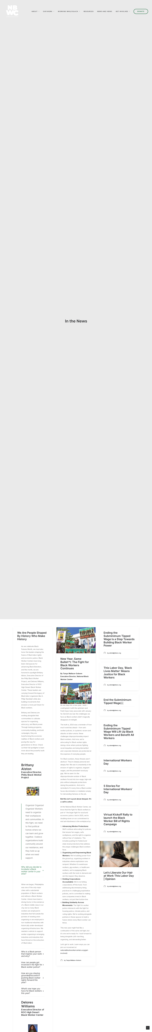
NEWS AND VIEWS (104, 11)
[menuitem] (36, 11)
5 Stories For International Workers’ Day (118, 789)
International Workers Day (118, 762)
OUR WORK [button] (47, 11)
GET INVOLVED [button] (122, 11)
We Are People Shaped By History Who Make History (32, 636)
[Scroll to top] (148, 1028)
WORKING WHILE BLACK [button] (68, 11)
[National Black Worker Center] (12, 11)
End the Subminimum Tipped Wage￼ (117, 701)
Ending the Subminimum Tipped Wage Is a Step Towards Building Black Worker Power (119, 639)
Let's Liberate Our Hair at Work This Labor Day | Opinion (119, 876)
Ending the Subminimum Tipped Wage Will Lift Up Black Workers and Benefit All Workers (119, 732)
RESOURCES (89, 11)
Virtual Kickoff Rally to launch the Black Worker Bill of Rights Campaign (118, 819)
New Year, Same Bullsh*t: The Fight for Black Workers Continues (74, 663)
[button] (76, 640)
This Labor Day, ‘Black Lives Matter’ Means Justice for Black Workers (118, 672)
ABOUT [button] (34, 11)
